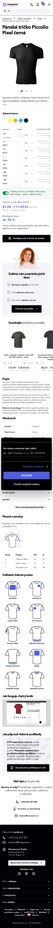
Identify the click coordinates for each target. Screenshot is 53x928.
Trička (39, 19)
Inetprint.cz (7, 19)
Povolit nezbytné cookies (26, 484)
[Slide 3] (31, 91)
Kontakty (9, 910)
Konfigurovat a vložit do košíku (28, 238)
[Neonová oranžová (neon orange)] (15, 120)
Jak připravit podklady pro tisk (30, 768)
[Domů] (12, 4)
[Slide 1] (22, 91)
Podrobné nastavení (33, 466)
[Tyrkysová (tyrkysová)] (21, 120)
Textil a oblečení (24, 19)
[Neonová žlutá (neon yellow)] (10, 120)
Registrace (34, 910)
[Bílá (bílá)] (5, 120)
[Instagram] (26, 873)
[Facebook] (19, 873)
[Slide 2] (26, 91)
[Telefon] (32, 4)
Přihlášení (21, 910)
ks (26, 135)
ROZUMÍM (26, 475)
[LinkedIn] (33, 873)
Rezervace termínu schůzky (24, 863)
